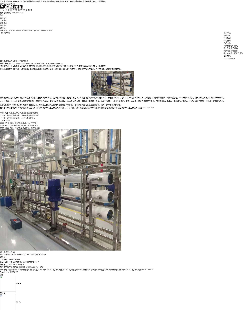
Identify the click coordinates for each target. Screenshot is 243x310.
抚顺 (21, 267)
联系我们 (3, 28)
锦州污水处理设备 (231, 50)
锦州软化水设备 (40, 1)
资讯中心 (15, 254)
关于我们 (3, 17)
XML (29, 254)
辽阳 (29, 267)
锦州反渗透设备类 (231, 45)
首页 (2, 15)
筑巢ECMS (13, 272)
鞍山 (25, 267)
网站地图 (34, 254)
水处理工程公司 (15, 112)
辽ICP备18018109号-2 (15, 264)
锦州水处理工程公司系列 (233, 53)
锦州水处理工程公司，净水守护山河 (19, 123)
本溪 (33, 267)
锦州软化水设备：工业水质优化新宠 (21, 118)
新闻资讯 (227, 35)
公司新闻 (227, 40)
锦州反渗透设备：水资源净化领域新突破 (23, 115)
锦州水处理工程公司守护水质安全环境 (20, 128)
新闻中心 (3, 25)
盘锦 (41, 267)
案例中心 (3, 23)
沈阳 (13, 267)
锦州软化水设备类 (231, 48)
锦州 (37, 267)
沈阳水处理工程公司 (30, 112)
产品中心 (3, 20)
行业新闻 (18, 30)
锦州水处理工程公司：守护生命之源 (38, 30)
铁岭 (17, 267)
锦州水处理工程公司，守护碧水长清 (19, 125)
